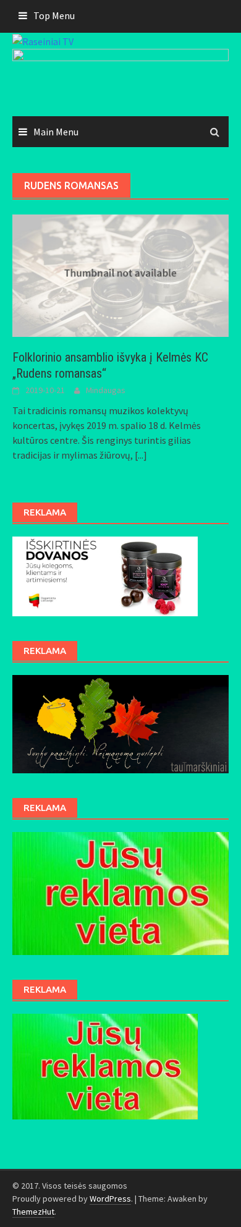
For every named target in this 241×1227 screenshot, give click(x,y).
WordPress (110, 1198)
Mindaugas (105, 390)
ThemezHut (33, 1211)
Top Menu (54, 15)
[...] (141, 455)
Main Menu (55, 131)
